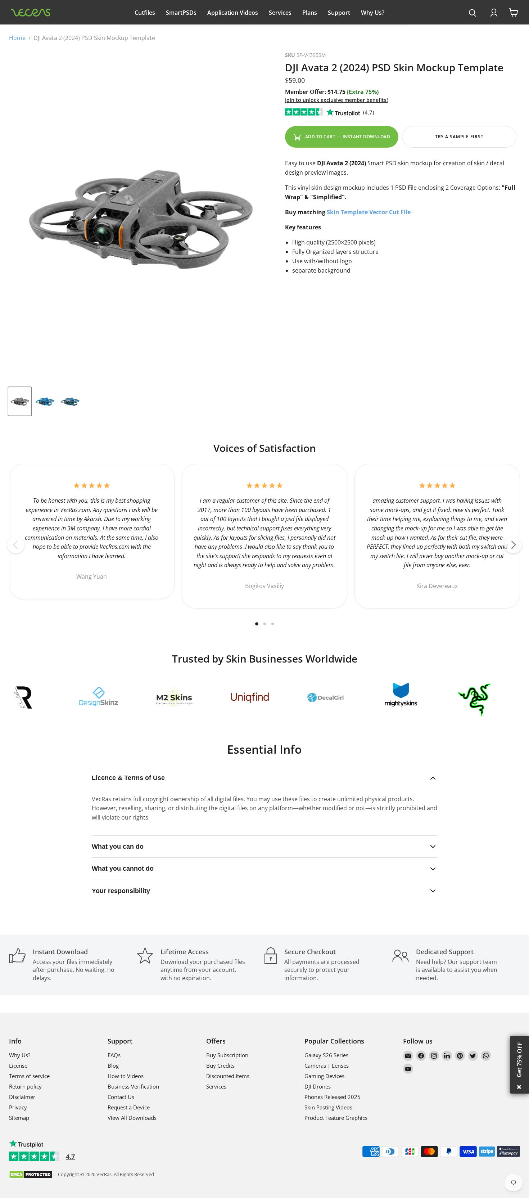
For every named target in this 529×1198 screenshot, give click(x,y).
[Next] (513, 544)
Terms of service (29, 1076)
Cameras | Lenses (326, 1065)
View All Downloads (132, 1117)
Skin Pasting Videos (328, 1107)
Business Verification (133, 1086)
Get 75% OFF (519, 1059)
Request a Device (129, 1107)
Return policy (25, 1086)
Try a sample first (459, 137)
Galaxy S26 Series (326, 1055)
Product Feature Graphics (335, 1117)
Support (339, 13)
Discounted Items (227, 1076)
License (18, 1065)
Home (17, 38)
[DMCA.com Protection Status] (31, 1175)
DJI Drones (317, 1086)
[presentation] (473, 13)
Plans (309, 13)
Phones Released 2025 (332, 1096)
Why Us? (372, 13)
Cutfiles (145, 13)
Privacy (18, 1107)
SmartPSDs (181, 13)
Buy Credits (220, 1065)
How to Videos (126, 1076)
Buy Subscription (227, 1055)
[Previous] (15, 544)
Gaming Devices (324, 1076)
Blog (113, 1065)
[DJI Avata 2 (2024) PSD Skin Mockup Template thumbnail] (19, 401)
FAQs (114, 1055)
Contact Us (121, 1096)
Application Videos (232, 13)
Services (280, 13)
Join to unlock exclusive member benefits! (336, 100)
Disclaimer (22, 1096)
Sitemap (19, 1117)
